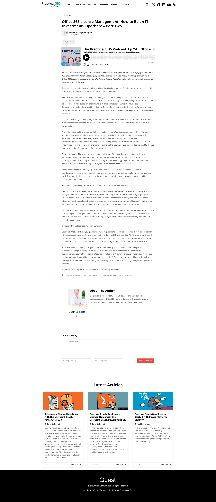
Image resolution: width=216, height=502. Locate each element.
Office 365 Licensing (124, 275)
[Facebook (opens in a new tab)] (158, 5)
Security (138, 465)
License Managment (94, 275)
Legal (83, 490)
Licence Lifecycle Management (75, 275)
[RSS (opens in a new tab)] (174, 5)
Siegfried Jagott (85, 32)
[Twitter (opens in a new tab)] (153, 5)
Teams (47, 465)
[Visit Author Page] (76, 297)
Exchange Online (96, 465)
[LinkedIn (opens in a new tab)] (163, 5)
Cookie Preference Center (124, 490)
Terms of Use (92, 490)
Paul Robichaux (143, 424)
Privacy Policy (106, 490)
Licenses (106, 275)
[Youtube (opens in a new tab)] (169, 5)
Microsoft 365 (66, 16)
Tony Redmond (53, 424)
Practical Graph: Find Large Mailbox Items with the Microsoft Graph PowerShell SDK (108, 417)
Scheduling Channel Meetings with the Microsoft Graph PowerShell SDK (61, 417)
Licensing (112, 275)
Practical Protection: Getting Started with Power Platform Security (151, 417)
